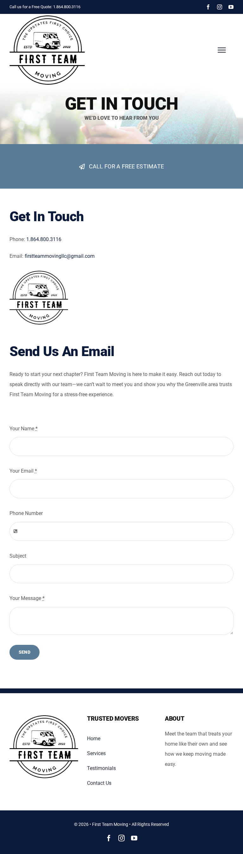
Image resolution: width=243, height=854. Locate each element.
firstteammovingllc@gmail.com (60, 256)
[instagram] (219, 6)
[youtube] (231, 6)
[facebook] (208, 6)
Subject (17, 556)
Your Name (23, 429)
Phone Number (26, 513)
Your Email (23, 471)
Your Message (27, 598)
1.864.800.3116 (66, 6)
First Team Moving (110, 824)
